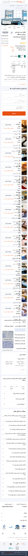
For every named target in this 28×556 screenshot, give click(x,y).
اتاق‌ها (18, 27)
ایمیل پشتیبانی (8, 504)
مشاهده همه (5, 45)
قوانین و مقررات (4, 27)
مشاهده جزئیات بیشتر (9, 128)
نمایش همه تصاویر (6, 22)
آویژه (18, 539)
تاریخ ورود (21, 94)
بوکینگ (26, 5)
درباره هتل (14, 27)
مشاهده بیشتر (23, 84)
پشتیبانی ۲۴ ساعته (21, 504)
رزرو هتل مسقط (12, 5)
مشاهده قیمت (8, 125)
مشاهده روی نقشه (12, 49)
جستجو (14, 113)
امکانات (9, 27)
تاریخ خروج (20, 100)
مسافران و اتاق (20, 106)
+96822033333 (16, 65)
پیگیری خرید (5, 2)
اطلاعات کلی (23, 27)
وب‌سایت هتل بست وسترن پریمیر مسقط (13, 68)
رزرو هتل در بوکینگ (20, 5)
